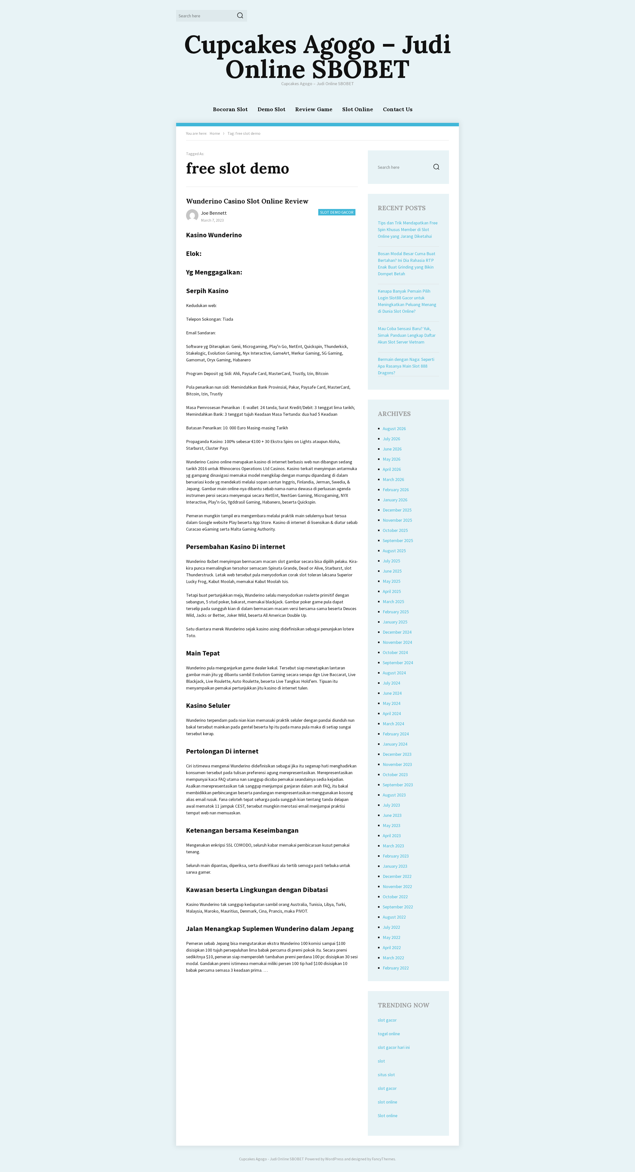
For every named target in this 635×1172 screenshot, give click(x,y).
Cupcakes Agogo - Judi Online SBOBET (271, 1158)
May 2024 (391, 703)
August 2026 (394, 428)
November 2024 (397, 642)
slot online (387, 1102)
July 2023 (391, 805)
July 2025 (391, 561)
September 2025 (398, 540)
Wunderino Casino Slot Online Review (247, 201)
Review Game (313, 109)
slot (381, 1061)
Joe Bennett (214, 213)
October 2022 (395, 896)
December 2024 (397, 632)
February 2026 (396, 489)
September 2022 (398, 907)
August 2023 (394, 795)
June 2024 (392, 693)
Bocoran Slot (230, 109)
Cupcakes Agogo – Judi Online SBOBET (317, 56)
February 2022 (396, 968)
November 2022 (397, 886)
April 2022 (392, 947)
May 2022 (391, 937)
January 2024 (395, 744)
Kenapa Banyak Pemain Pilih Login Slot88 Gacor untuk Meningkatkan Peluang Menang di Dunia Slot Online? (407, 301)
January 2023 (395, 866)
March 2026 (393, 479)
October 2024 (395, 652)
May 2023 (391, 825)
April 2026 (392, 469)
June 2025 (392, 571)
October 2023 (395, 774)
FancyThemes (383, 1158)
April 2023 (392, 835)
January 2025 (395, 622)
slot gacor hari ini (394, 1047)
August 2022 (394, 917)
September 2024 (398, 662)
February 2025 (396, 612)
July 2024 (391, 683)
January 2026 (395, 500)
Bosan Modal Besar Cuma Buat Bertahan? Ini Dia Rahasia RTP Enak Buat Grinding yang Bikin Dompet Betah (406, 263)
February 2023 (396, 856)
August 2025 (394, 550)
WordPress (334, 1158)
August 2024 (394, 673)
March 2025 (393, 601)
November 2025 (397, 520)
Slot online (387, 1115)
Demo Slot (271, 109)
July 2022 (391, 927)
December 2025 (397, 510)
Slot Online (357, 109)
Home (215, 133)
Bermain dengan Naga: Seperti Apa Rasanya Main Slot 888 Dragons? (406, 366)
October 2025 (395, 530)
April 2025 (392, 591)
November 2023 (397, 764)
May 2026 (391, 459)
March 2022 (393, 958)
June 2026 (392, 449)
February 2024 (396, 734)
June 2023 (392, 815)
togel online (389, 1033)
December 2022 (397, 876)
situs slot (386, 1074)
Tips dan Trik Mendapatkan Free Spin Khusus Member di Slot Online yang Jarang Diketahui (408, 229)
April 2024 (392, 713)
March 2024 (393, 723)
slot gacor (387, 1020)
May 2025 (391, 581)
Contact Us (398, 109)
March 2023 (393, 846)
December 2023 (397, 754)
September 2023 (398, 785)
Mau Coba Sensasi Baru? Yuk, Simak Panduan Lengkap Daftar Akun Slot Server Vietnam (407, 335)
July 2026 (391, 439)
